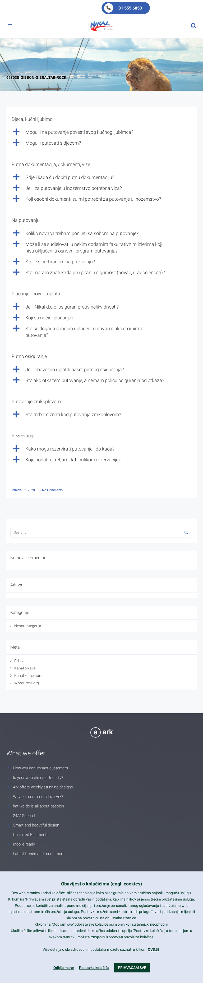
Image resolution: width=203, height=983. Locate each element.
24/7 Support (24, 815)
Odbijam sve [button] (63, 968)
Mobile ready (24, 844)
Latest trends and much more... (40, 853)
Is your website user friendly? (38, 777)
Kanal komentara (28, 675)
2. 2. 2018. (32, 490)
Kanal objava (25, 668)
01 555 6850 (130, 8)
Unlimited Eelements (31, 834)
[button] (101, 132)
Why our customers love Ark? (38, 796)
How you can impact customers (40, 768)
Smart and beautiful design (36, 825)
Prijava (20, 661)
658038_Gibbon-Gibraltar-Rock (36, 77)
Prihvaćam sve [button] (132, 968)
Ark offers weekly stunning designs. (43, 787)
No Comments (52, 490)
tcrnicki (17, 490)
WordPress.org (26, 683)
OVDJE (153, 949)
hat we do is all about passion (38, 806)
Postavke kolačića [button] (94, 968)
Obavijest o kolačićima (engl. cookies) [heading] (101, 883)
